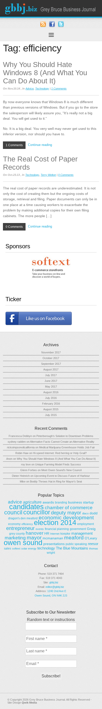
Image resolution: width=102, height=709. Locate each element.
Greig (91, 529)
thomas (93, 548)
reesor (93, 544)
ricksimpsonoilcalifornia (21, 447)
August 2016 (50, 392)
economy (14, 524)
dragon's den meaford (23, 518)
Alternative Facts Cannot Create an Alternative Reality (62, 441)
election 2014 (55, 522)
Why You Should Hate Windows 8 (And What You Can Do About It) (45, 73)
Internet (54, 533)
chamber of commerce (69, 507)
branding (61, 502)
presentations (54, 544)
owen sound (23, 543)
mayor (34, 538)
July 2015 (51, 414)
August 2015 (50, 409)
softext (16, 548)
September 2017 (51, 363)
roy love (26, 464)
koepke (65, 533)
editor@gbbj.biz (55, 586)
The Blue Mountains (72, 548)
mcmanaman (53, 538)
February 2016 (51, 403)
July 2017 (51, 375)
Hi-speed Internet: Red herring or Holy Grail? (60, 453)
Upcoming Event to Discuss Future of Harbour (62, 475)
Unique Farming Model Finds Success (58, 464)
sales (7, 548)
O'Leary (91, 538)
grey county (17, 533)
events (40, 528)
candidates (26, 507)
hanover (34, 533)
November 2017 (51, 352)
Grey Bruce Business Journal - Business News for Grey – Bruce (51, 8)
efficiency (27, 524)
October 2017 (51, 358)
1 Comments (59, 88)
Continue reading (40, 145)
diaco (85, 513)
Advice (30, 88)
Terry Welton (48, 174)
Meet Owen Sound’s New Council (61, 470)
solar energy (28, 548)
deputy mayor (66, 512)
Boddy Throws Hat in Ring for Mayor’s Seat (56, 481)
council (13, 512)
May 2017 (51, 386)
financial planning (57, 529)
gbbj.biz (53, 582)
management (82, 533)
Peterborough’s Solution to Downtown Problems (64, 436)
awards (48, 502)
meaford (74, 538)
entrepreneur (20, 528)
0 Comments (66, 174)
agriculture (32, 502)
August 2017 (50, 369)
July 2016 (51, 397)
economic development (66, 517)
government (78, 529)
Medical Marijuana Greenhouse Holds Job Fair (67, 447)
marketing (15, 537)
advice (15, 501)
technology (46, 548)
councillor (36, 512)
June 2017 (51, 380)
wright (51, 552)
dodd (94, 513)
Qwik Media (29, 702)
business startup (81, 502)
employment (85, 524)
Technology (42, 88)
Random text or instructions (51, 620)
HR (46, 533)
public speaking (76, 544)
